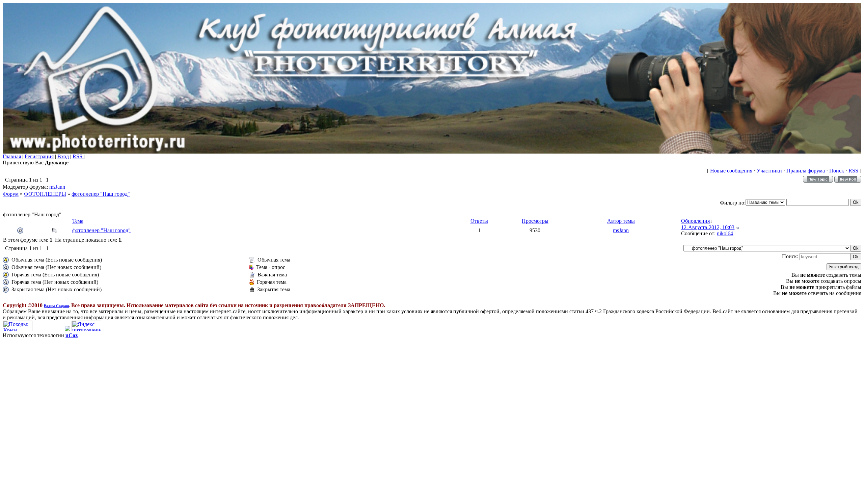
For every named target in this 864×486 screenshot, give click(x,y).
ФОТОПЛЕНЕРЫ (45, 194)
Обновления (695, 221)
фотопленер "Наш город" (101, 194)
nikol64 (725, 233)
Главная (12, 156)
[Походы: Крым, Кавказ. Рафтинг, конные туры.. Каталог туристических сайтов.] (17, 329)
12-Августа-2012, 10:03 (707, 227)
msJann (57, 187)
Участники (769, 170)
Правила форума (805, 170)
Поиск (836, 170)
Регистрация (39, 156)
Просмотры (535, 221)
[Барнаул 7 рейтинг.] (67, 329)
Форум (11, 194)
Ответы (479, 221)
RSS (78, 156)
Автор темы (621, 221)
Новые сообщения (731, 170)
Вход (63, 156)
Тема (77, 221)
